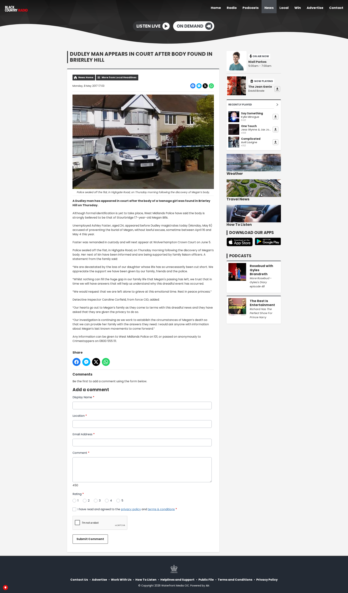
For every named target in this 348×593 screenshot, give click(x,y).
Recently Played (240, 104)
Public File (206, 580)
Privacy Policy (267, 580)
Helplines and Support (177, 580)
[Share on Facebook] (192, 85)
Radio (232, 7)
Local (284, 7)
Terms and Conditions (235, 580)
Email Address (83, 434)
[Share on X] (205, 85)
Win (297, 7)
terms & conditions (161, 509)
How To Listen (145, 580)
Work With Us (121, 580)
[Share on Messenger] (199, 85)
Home (216, 7)
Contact (336, 7)
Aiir (207, 585)
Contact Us (79, 580)
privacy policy (131, 509)
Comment (81, 453)
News (269, 7)
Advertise (315, 7)
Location (79, 416)
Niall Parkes (257, 62)
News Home (85, 77)
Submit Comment (90, 539)
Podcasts (251, 7)
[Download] (277, 89)
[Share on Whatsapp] (211, 85)
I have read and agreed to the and (127, 509)
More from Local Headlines (119, 77)
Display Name (83, 397)
